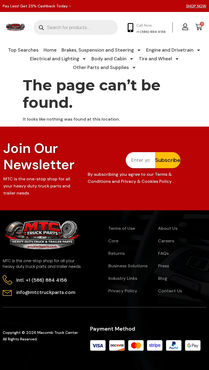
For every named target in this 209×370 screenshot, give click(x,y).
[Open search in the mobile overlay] (76, 27)
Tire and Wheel (155, 59)
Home (50, 50)
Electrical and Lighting (54, 59)
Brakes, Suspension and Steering (98, 50)
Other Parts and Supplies (101, 67)
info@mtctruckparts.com (45, 292)
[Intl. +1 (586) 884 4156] (7, 279)
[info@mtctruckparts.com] (7, 292)
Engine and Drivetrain (169, 50)
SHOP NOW (196, 6)
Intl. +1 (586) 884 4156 (41, 280)
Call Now (144, 25)
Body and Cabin (109, 59)
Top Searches (23, 50)
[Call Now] (130, 27)
